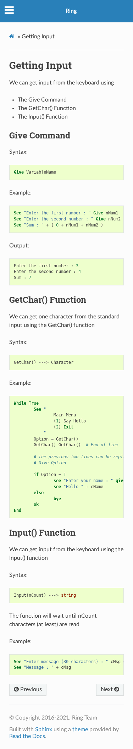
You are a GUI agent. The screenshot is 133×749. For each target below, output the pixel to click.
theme (80, 729)
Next (107, 689)
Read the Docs (27, 736)
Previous (30, 689)
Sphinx (43, 729)
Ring (71, 11)
